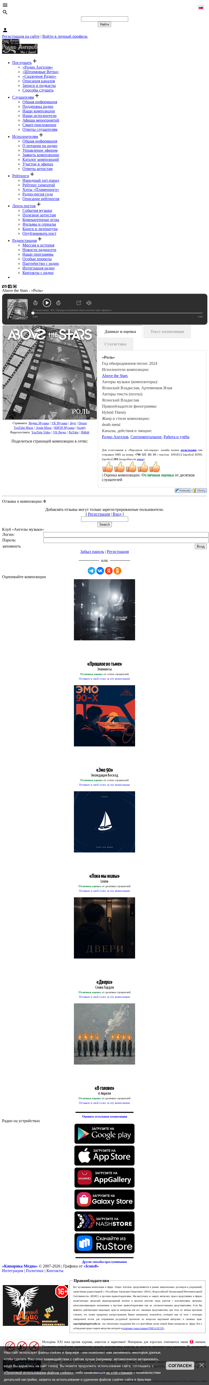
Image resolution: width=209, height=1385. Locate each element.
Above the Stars (115, 375)
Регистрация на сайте (21, 36)
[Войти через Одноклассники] (117, 571)
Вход (117, 514)
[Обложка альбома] (50, 372)
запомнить (11, 546)
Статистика (115, 344)
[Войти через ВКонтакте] (100, 571)
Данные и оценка (120, 331)
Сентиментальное (146, 437)
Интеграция (12, 1270)
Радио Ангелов (115, 437)
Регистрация (99, 514)
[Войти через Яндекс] (109, 571)
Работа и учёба (176, 437)
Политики (35, 1270)
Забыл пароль (92, 551)
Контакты (54, 1270)
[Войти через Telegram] (91, 571)
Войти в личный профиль (64, 36)
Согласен (180, 1366)
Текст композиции (167, 331)
